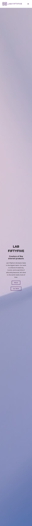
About (16, 282)
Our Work (16, 288)
